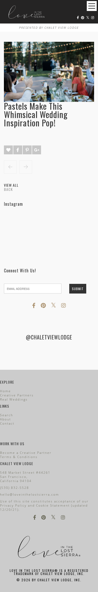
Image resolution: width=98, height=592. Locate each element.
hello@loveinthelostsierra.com (29, 494)
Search (6, 415)
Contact (7, 423)
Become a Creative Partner (25, 452)
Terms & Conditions (19, 457)
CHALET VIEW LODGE (61, 28)
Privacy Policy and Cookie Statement (35, 505)
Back (8, 189)
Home (5, 391)
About (5, 419)
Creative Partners (17, 395)
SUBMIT (78, 288)
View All (11, 185)
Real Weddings (14, 399)
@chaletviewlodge (49, 337)
